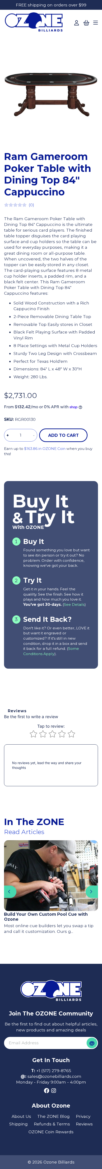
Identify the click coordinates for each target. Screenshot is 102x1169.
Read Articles (24, 832)
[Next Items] (92, 891)
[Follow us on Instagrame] (53, 1090)
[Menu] (95, 23)
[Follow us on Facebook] (46, 1090)
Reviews (84, 1123)
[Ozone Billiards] (35, 23)
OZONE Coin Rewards (51, 1131)
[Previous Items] (10, 891)
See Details (74, 604)
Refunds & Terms (52, 1123)
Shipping (18, 1123)
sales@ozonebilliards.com (54, 1076)
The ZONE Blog (53, 1116)
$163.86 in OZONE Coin (44, 448)
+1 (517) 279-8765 (53, 1070)
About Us (21, 1116)
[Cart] (86, 23)
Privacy (83, 1116)
